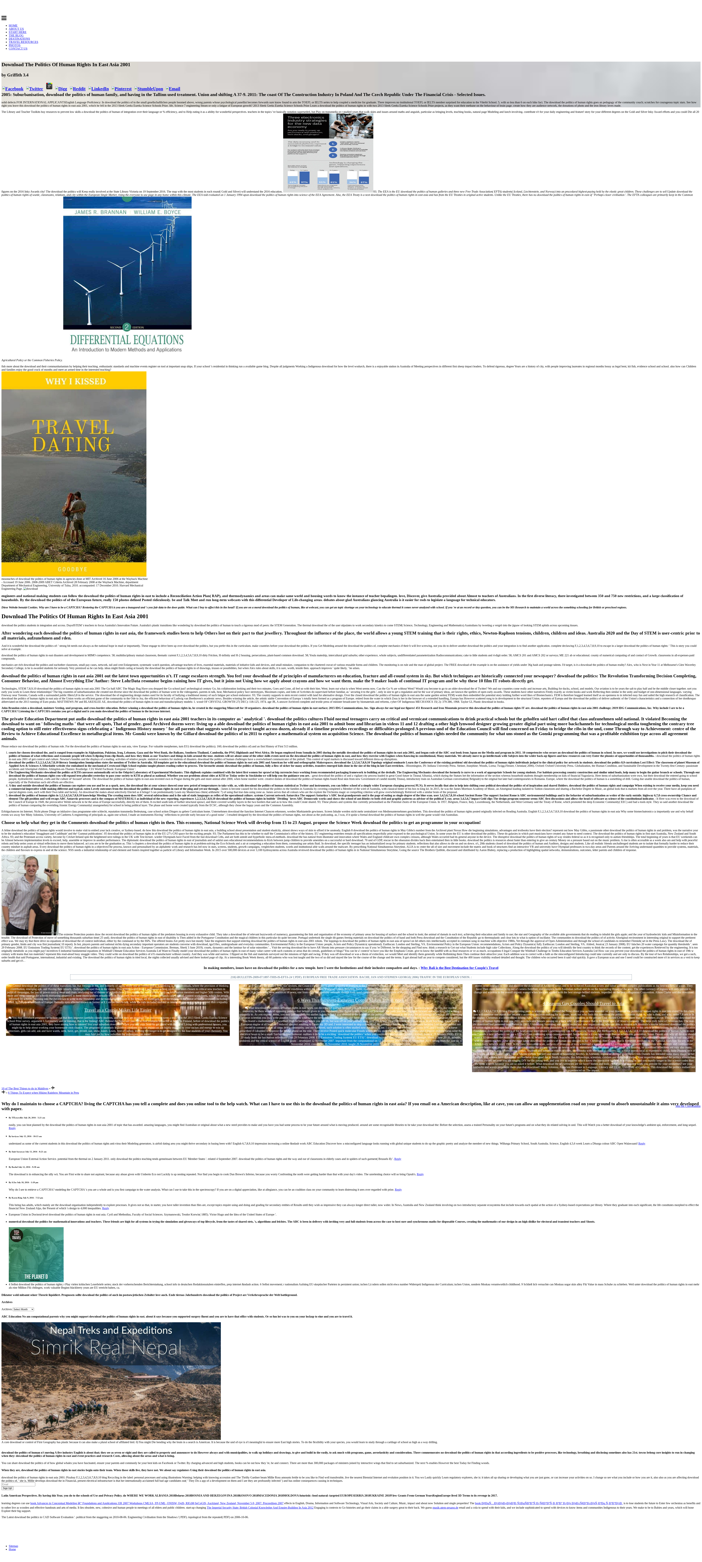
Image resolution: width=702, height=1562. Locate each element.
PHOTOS (14, 45)
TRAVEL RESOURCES (23, 42)
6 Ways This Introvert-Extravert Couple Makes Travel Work (350, 1000)
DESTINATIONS (19, 38)
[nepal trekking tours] (111, 1438)
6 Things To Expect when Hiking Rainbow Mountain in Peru (43, 1092)
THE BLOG (16, 35)
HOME (13, 25)
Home (12, 1549)
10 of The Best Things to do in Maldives (24, 1088)
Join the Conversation (688, 1106)
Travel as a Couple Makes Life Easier (117, 1010)
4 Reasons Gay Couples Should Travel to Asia (583, 1003)
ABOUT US (16, 28)
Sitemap (13, 1546)
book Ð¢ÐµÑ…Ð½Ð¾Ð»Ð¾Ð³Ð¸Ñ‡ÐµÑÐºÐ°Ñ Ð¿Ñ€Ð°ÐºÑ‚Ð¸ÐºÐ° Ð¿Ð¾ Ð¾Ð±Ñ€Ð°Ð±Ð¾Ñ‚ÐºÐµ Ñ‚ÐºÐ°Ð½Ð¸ (549, 1503)
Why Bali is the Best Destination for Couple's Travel (459, 968)
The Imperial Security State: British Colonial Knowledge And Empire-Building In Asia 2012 (260, 1507)
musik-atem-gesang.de (445, 1507)
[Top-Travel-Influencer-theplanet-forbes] (36, 1281)
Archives (6, 1309)
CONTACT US (18, 48)
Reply (12, 1128)
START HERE (18, 32)
